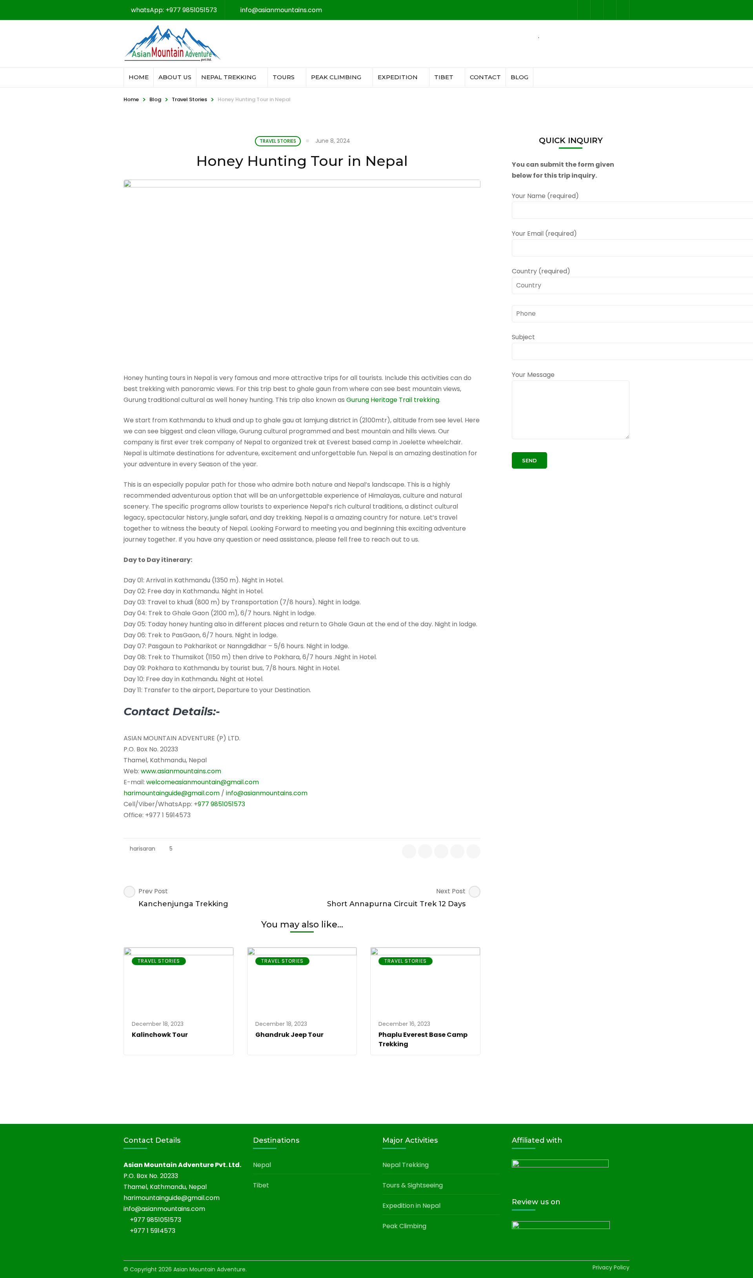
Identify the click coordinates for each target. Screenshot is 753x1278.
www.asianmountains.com (180, 771)
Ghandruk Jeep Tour (289, 1034)
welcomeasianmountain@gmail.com (202, 782)
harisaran (142, 849)
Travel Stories (189, 99)
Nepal (262, 1164)
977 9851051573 (221, 804)
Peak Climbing (336, 77)
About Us (174, 77)
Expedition (398, 77)
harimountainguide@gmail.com (172, 793)
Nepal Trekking (228, 77)
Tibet (443, 77)
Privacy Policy (611, 1267)
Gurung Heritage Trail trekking (392, 399)
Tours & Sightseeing (412, 1185)
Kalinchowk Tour (160, 1034)
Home (139, 77)
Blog (519, 77)
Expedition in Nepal (411, 1205)
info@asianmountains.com (266, 793)
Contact (485, 77)
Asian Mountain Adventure (209, 1269)
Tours (284, 77)
